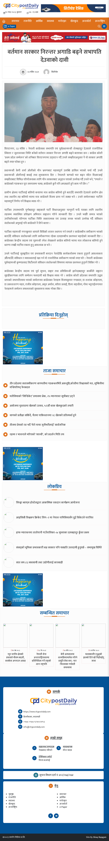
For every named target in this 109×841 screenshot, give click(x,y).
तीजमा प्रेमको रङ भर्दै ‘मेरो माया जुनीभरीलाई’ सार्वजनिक (38, 424)
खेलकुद (74, 21)
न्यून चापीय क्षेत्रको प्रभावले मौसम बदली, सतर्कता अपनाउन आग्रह (15, 657)
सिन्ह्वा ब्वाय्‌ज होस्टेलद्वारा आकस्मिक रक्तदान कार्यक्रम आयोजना (48, 502)
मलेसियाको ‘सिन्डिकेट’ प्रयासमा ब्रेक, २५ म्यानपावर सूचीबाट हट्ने (42, 396)
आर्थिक (39, 21)
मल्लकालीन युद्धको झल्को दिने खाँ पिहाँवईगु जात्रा (93, 657)
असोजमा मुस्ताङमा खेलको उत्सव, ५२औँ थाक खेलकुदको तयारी (41, 405)
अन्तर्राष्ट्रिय (100, 21)
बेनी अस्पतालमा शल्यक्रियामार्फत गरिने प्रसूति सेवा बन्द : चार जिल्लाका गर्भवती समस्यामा (67, 661)
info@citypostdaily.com (34, 727)
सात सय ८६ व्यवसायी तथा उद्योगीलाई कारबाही (39, 562)
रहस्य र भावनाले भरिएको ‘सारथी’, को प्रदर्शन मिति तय (37, 434)
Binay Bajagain (99, 837)
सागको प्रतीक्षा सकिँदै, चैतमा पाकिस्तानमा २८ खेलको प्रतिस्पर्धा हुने (43, 415)
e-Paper (63, 807)
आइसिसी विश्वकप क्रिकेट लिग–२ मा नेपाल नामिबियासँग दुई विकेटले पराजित (54, 517)
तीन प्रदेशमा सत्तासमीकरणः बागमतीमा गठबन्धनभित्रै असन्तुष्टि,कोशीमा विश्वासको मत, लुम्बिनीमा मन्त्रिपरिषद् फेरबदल (57, 385)
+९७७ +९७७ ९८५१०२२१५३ (34, 722)
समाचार (15, 21)
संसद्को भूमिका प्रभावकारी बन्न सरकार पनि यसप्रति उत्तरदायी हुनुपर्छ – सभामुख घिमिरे (59, 547)
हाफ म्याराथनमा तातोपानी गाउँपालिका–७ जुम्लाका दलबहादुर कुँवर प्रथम (52, 532)
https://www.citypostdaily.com (37, 712)
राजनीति (28, 21)
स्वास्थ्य (50, 21)
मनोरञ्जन (62, 21)
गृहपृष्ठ (11, 794)
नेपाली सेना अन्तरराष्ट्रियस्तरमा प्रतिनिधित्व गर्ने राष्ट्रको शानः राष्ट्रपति (41, 659)
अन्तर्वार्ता (86, 21)
